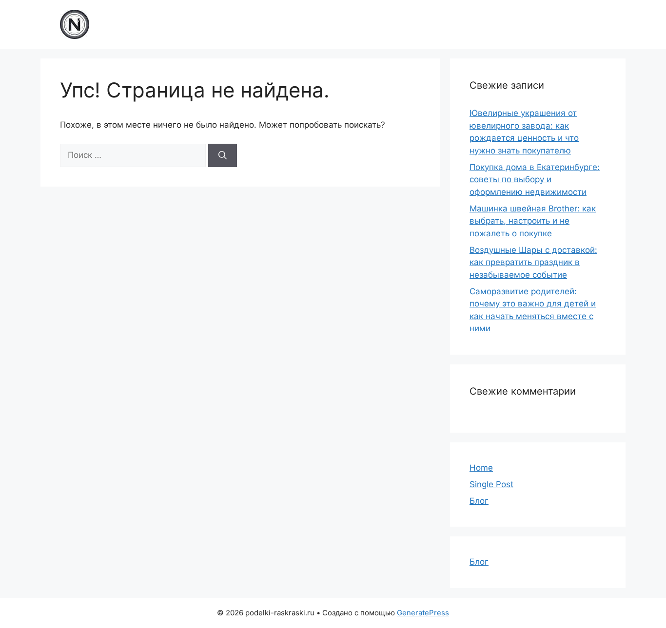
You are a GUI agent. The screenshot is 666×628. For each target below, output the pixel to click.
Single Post (491, 484)
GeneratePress (423, 612)
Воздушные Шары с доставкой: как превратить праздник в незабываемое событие (533, 262)
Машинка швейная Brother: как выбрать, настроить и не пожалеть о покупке (533, 221)
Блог (479, 501)
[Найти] (222, 155)
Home (481, 468)
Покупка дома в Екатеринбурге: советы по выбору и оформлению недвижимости (535, 179)
